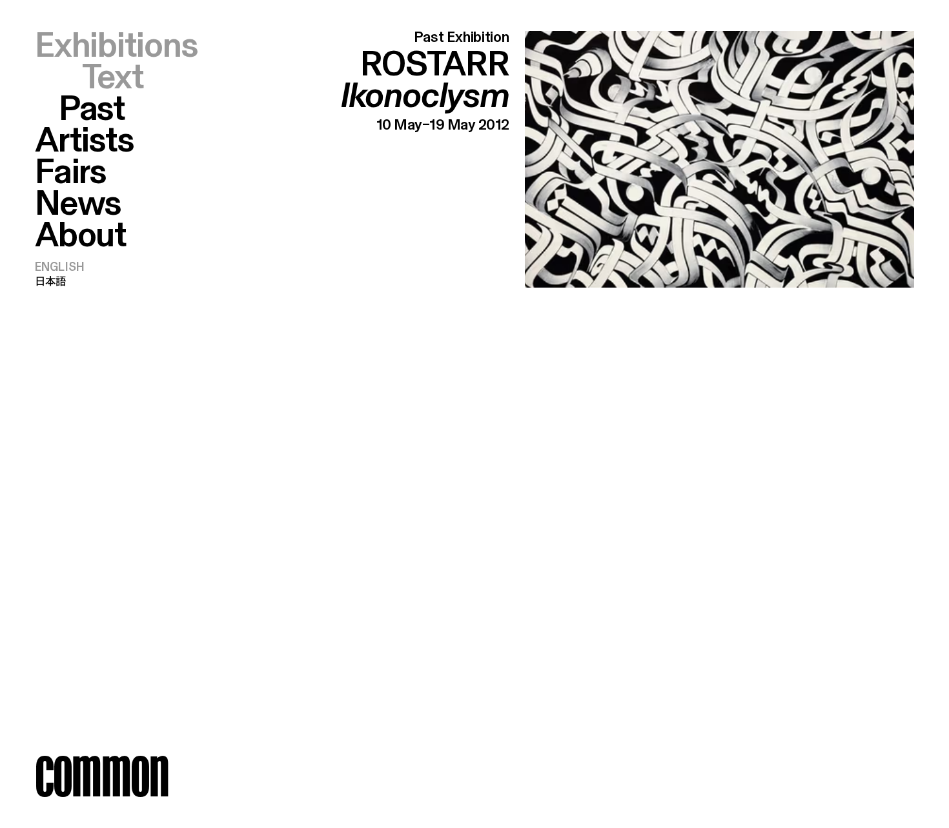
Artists (84, 141)
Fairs (71, 173)
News (78, 204)
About (81, 236)
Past (92, 110)
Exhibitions (116, 46)
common (101, 775)
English (60, 267)
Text (112, 78)
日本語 (50, 281)
